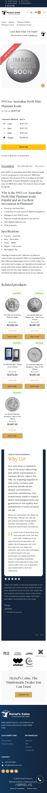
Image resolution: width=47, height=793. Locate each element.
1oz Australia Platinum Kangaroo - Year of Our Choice (34, 367)
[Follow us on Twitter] (16, 771)
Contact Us (23, 695)
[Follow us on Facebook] (3, 771)
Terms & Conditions (17, 788)
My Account (6, 741)
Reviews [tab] (39, 166)
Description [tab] (7, 166)
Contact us (32, 35)
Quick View (12, 331)
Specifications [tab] (24, 166)
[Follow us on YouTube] (12, 771)
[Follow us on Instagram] (7, 771)
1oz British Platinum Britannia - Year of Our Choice (12, 416)
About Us (28, 741)
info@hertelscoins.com (13, 765)
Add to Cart (12, 337)
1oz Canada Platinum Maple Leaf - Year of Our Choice (34, 317)
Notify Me (23, 147)
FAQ (26, 744)
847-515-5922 (11, 6)
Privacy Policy (32, 788)
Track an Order (7, 744)
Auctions (28, 747)
